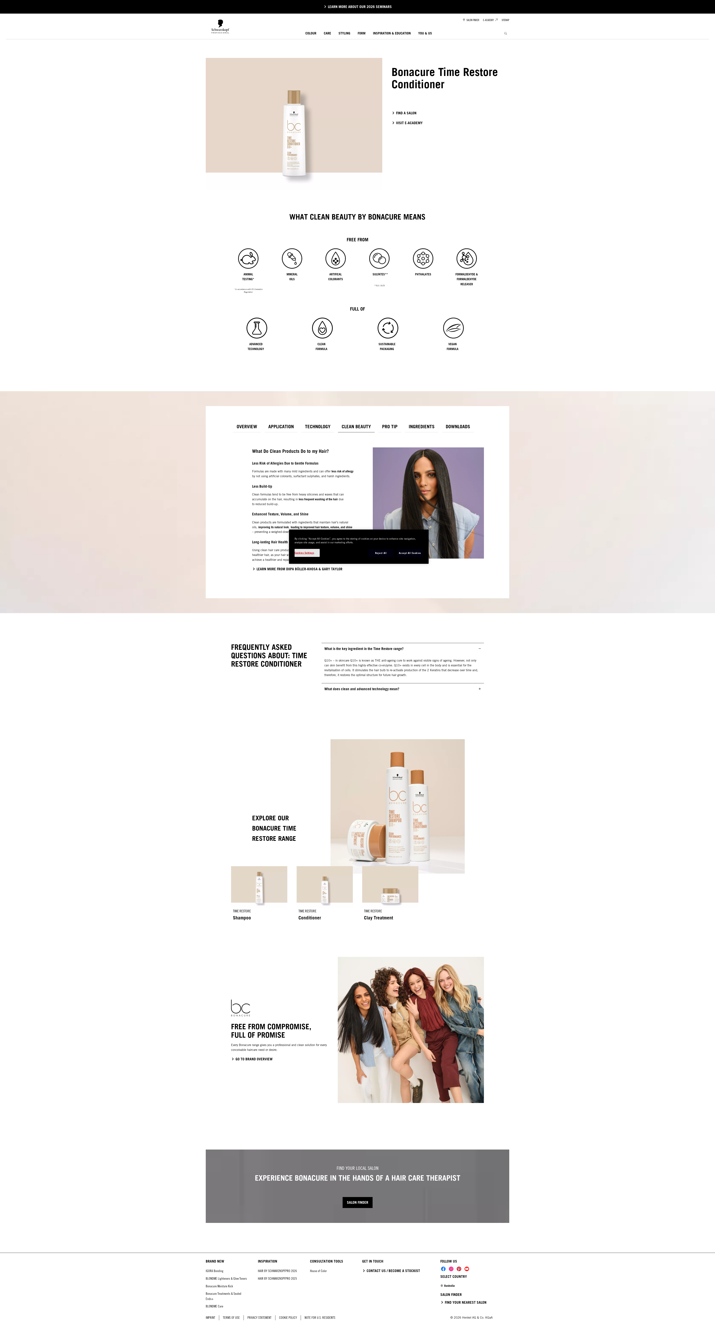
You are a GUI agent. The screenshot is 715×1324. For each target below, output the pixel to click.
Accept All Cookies (410, 552)
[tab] (247, 426)
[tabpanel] (357, 508)
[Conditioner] (325, 895)
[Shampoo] (259, 895)
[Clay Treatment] (390, 895)
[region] (359, 547)
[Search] (505, 33)
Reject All (381, 552)
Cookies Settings (304, 552)
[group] (357, 272)
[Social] (443, 1269)
